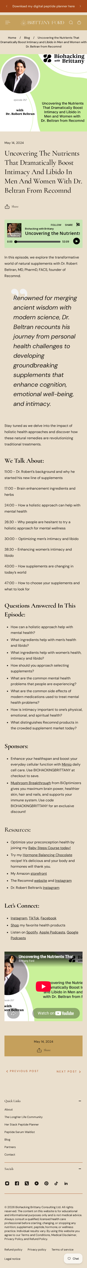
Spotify (32, 932)
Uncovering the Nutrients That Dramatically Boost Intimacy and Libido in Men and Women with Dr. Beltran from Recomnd (43, 42)
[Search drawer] (71, 22)
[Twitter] (27, 1183)
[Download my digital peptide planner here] (43, 6)
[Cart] (79, 22)
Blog (27, 38)
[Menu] (8, 22)
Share (15, 206)
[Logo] (42, 22)
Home (12, 38)
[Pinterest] (46, 1183)
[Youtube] (36, 1183)
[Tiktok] (56, 1183)
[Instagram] (7, 1183)
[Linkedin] (66, 1183)
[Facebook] (17, 1183)
